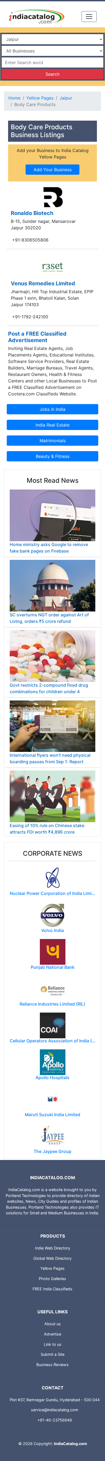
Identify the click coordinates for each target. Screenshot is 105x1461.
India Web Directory (52, 1248)
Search (53, 74)
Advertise (52, 1334)
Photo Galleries (52, 1278)
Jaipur (66, 98)
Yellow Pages (40, 98)
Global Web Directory (52, 1258)
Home (14, 98)
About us (52, 1323)
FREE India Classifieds (52, 1289)
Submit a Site (52, 1354)
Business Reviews (52, 1364)
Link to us (52, 1344)
